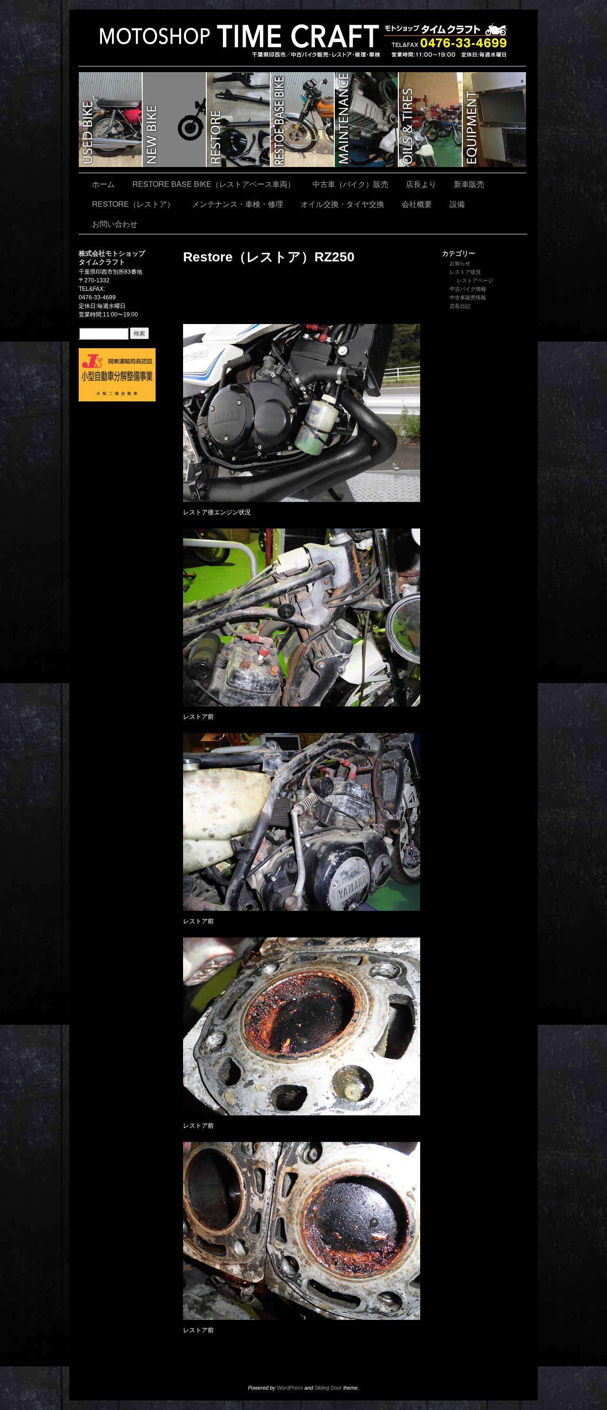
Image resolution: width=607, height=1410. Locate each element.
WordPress (290, 1388)
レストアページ (475, 280)
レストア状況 (465, 272)
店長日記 (460, 306)
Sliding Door (328, 1388)
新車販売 (175, 119)
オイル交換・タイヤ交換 (431, 119)
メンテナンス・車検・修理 (367, 119)
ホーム (103, 183)
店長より (421, 183)
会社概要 (417, 203)
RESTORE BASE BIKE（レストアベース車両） (303, 119)
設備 (494, 119)
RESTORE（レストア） (239, 119)
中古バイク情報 (468, 289)
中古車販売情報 (468, 297)
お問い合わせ (115, 223)
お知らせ (460, 263)
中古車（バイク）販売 (111, 119)
